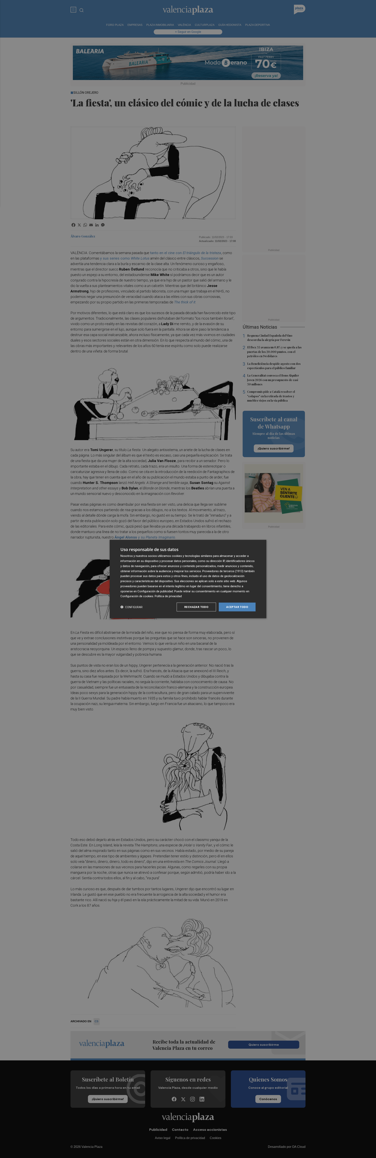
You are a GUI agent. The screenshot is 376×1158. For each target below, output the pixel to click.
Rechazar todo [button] (196, 607)
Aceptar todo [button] (237, 607)
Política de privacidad (168, 596)
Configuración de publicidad (155, 591)
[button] (131, 607)
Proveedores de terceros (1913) (222, 571)
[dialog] (188, 579)
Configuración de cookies (136, 596)
